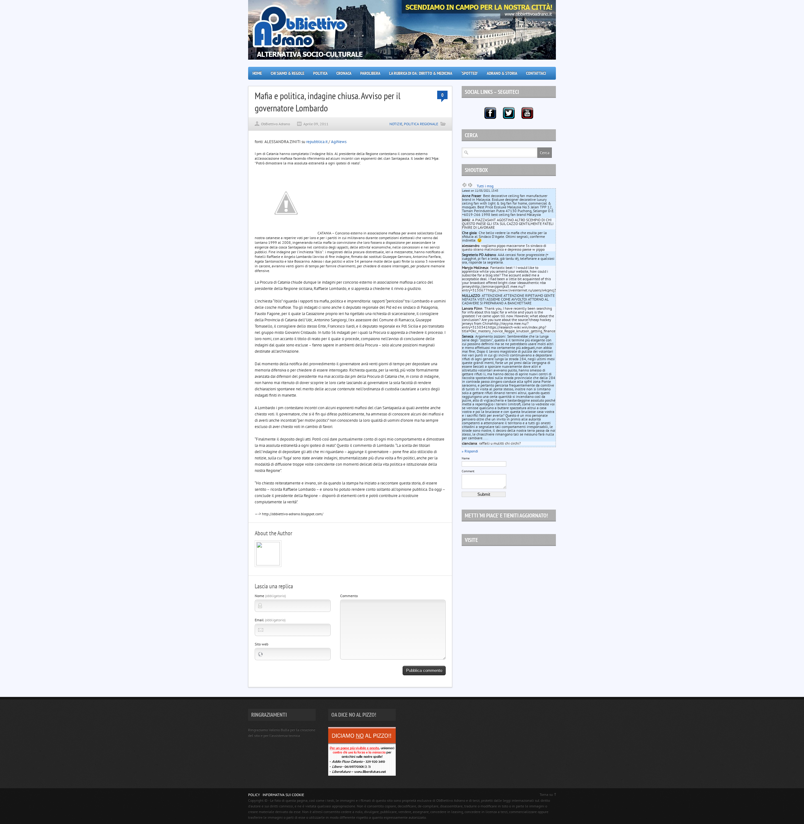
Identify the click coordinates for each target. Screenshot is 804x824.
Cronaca (343, 73)
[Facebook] (490, 113)
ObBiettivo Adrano (275, 123)
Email (270, 620)
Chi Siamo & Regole (287, 73)
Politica (320, 73)
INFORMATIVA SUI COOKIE (283, 794)
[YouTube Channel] (527, 113)
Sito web (261, 644)
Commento (349, 595)
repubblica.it (317, 141)
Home (257, 73)
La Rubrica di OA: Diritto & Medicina (420, 73)
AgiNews (338, 141)
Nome (270, 595)
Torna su (546, 794)
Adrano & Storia (502, 73)
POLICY (254, 794)
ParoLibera (370, 73)
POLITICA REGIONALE (421, 123)
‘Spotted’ (469, 73)
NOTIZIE (395, 123)
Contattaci (536, 73)
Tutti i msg (485, 186)
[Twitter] (509, 113)
